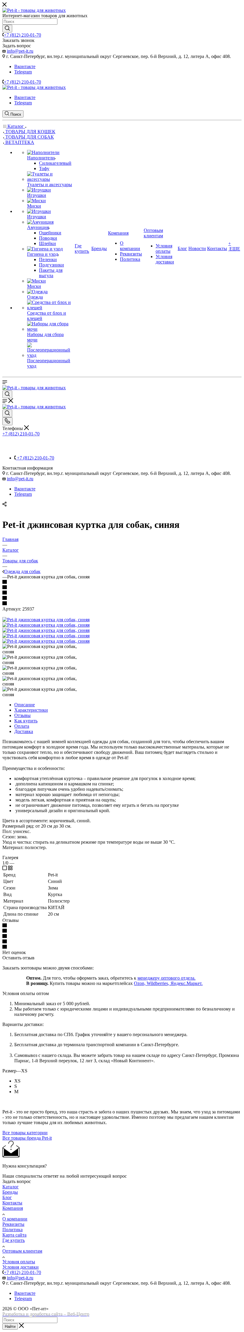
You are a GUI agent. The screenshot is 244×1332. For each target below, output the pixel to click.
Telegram (23, 71)
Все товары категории (25, 1132)
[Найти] (7, 28)
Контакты (12, 1202)
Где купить (13, 1240)
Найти (10, 1326)
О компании (14, 1218)
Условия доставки (20, 1267)
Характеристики (31, 710)
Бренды (10, 1192)
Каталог (10, 1186)
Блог (7, 1197)
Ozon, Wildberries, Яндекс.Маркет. (168, 983)
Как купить (25, 720)
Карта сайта (14, 1234)
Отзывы (22, 715)
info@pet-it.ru (20, 51)
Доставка (23, 731)
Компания (12, 1208)
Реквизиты (13, 1224)
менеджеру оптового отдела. (166, 977)
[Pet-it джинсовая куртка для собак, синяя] (46, 619)
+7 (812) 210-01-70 (22, 34)
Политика (12, 1229)
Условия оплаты (18, 1261)
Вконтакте (24, 66)
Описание (24, 704)
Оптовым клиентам (22, 1250)
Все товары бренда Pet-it (27, 1137)
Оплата (21, 726)
